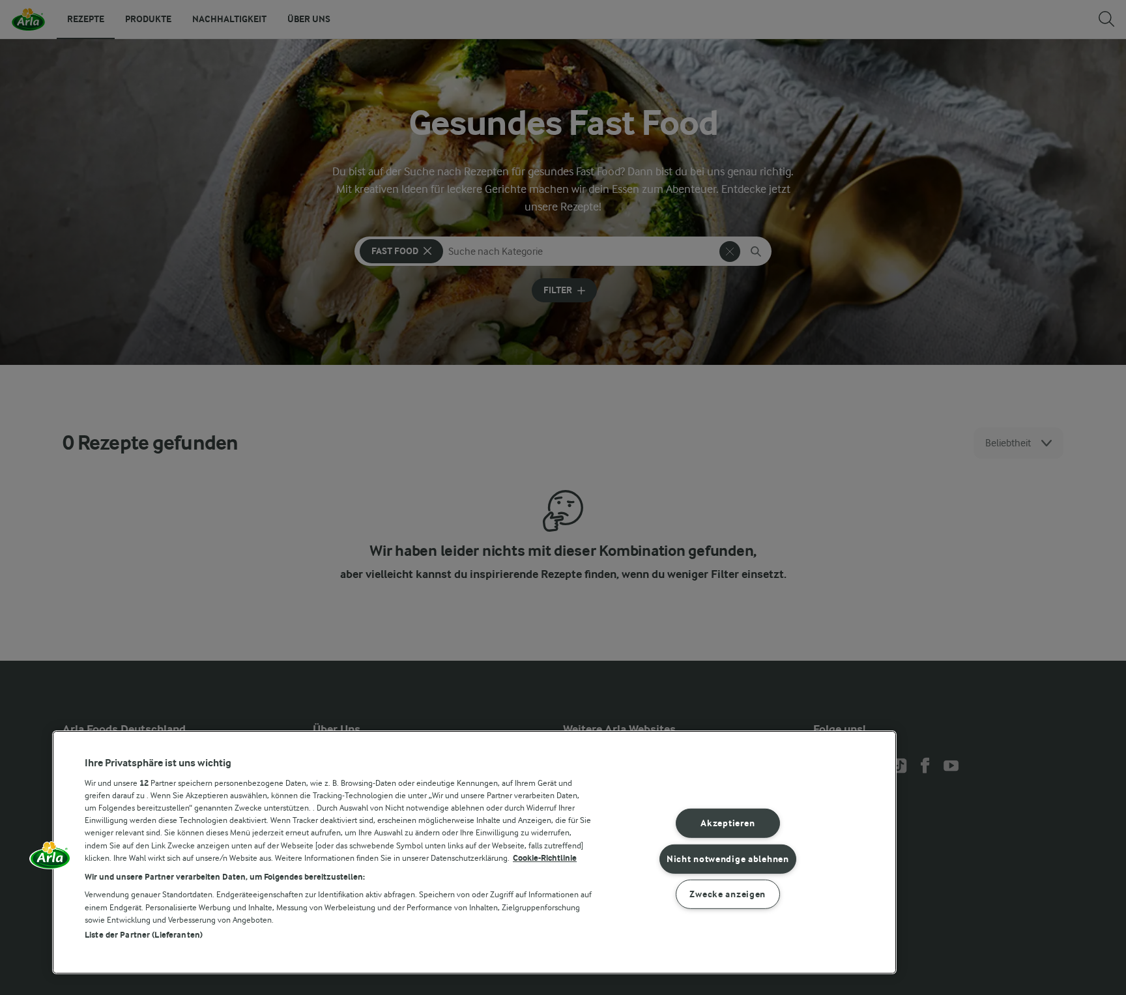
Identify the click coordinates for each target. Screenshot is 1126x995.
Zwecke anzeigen (727, 894)
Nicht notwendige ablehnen (728, 858)
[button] (50, 859)
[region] (474, 852)
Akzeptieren (727, 823)
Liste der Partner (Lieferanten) (144, 935)
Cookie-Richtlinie (545, 858)
